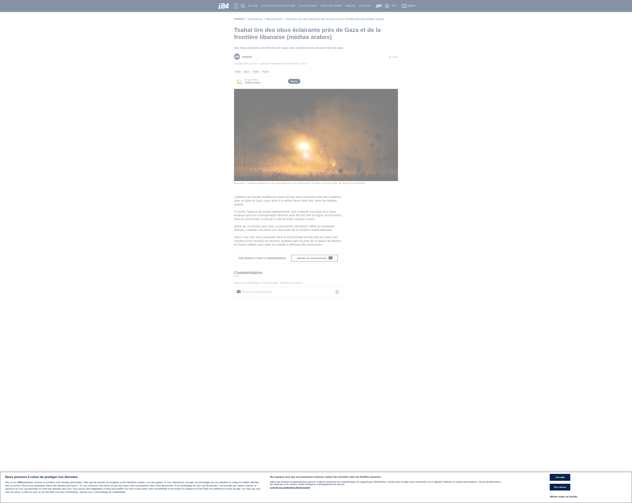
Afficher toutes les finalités (564, 496)
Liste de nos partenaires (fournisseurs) (290, 487)
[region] (316, 487)
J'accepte (560, 477)
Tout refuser (560, 487)
